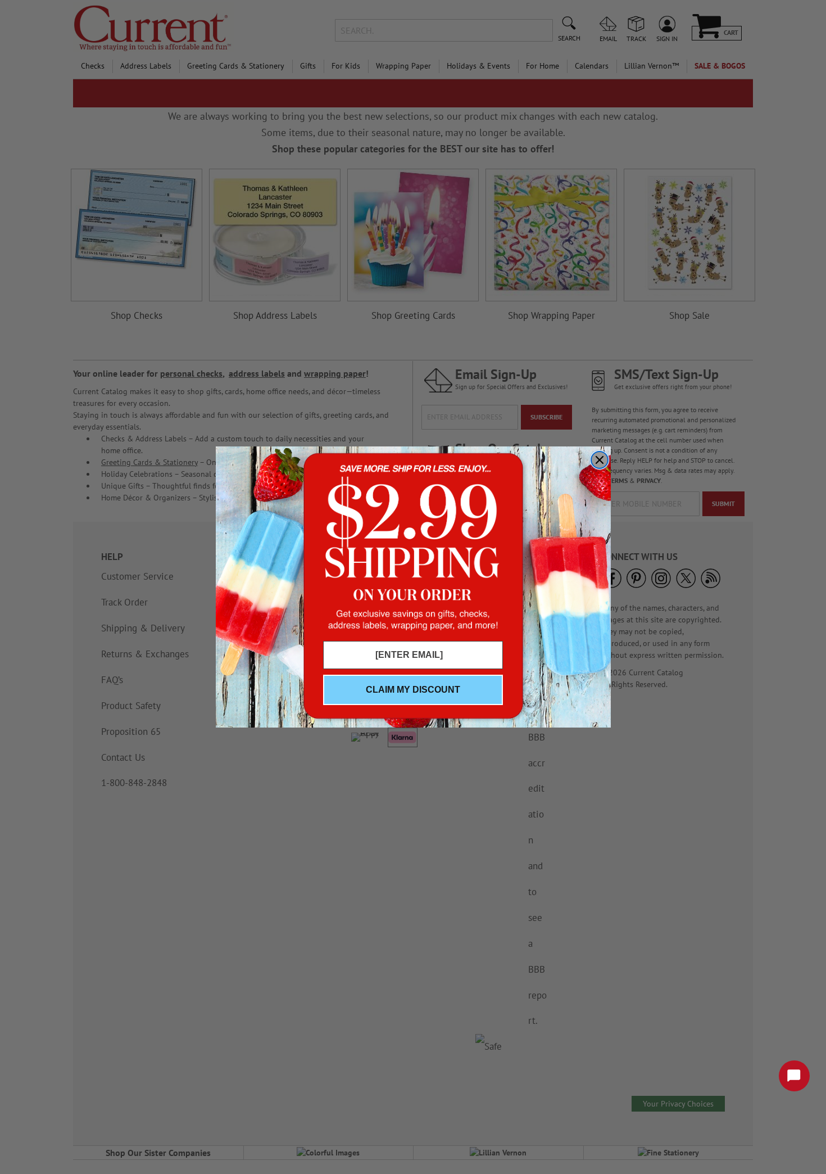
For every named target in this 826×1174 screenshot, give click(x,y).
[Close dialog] (600, 460)
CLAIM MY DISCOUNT (413, 689)
